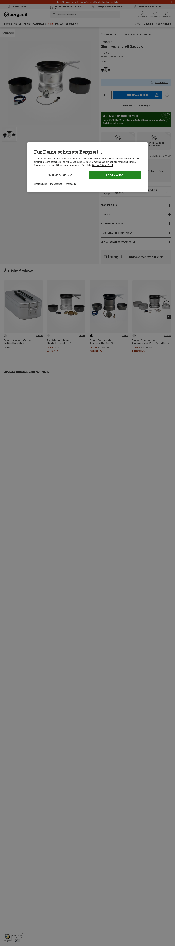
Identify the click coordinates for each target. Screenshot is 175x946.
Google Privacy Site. (102, 165)
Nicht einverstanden (60, 175)
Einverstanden (115, 175)
